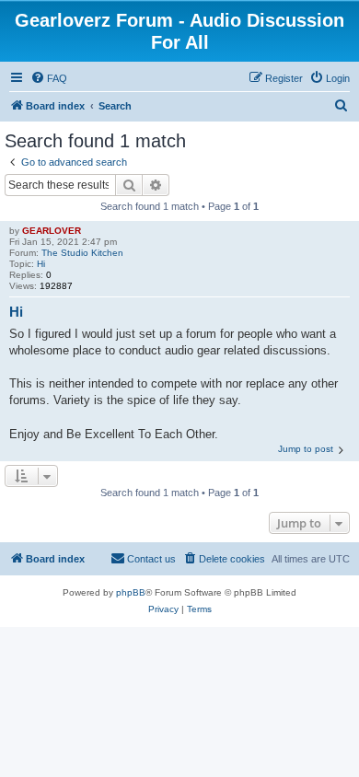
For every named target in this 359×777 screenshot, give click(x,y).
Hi (41, 264)
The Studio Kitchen (82, 253)
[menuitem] (48, 78)
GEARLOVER (51, 231)
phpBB (130, 592)
